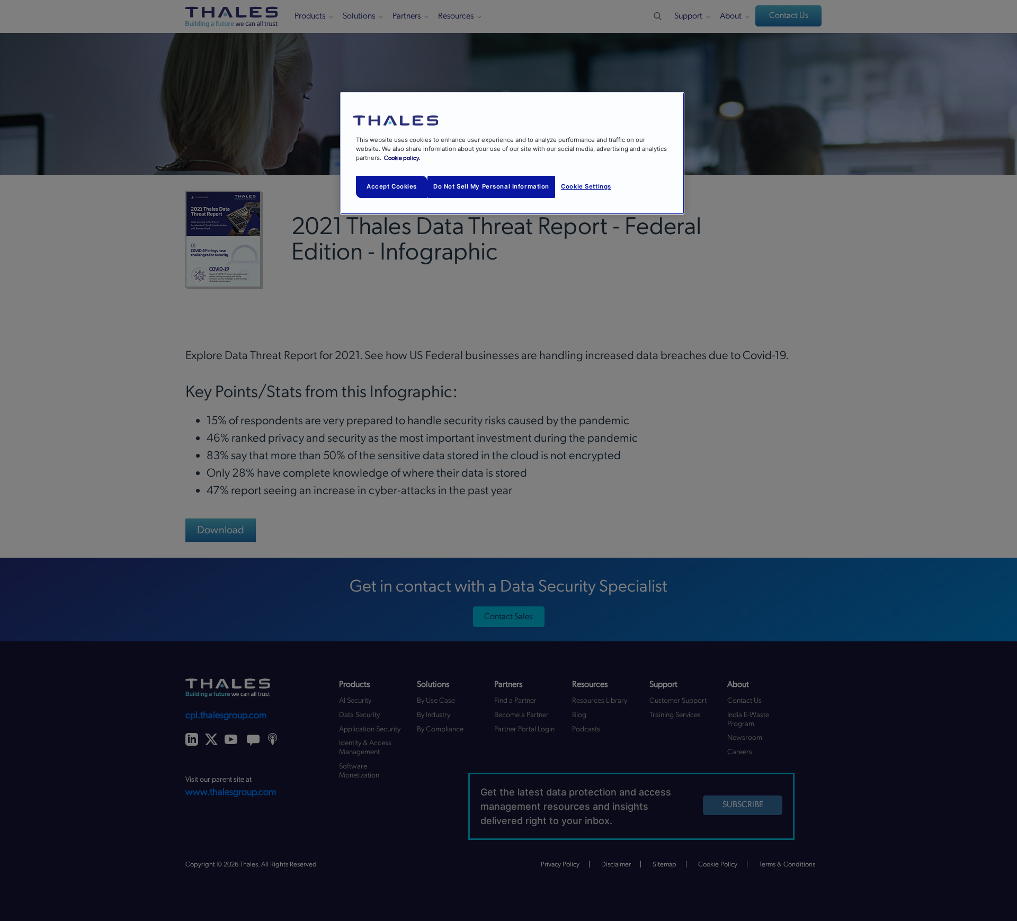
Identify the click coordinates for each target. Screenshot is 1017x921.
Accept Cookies (392, 186)
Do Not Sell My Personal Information (491, 186)
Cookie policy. (402, 158)
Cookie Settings (586, 186)
